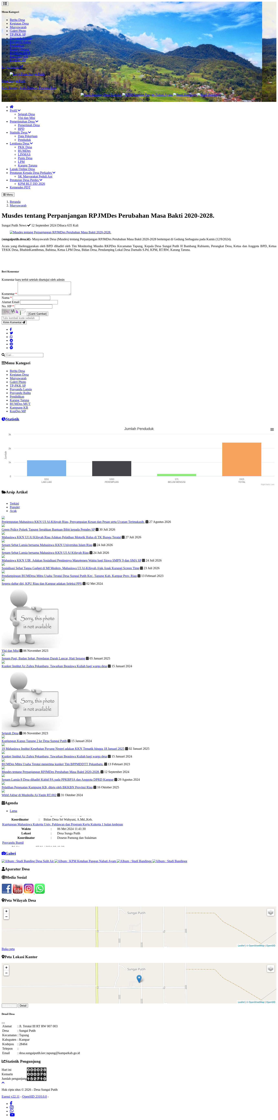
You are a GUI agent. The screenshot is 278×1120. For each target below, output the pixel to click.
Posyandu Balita (20, 42)
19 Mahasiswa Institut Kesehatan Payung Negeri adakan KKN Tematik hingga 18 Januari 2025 (63, 748)
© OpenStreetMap (255, 945)
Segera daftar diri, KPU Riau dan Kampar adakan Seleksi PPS (42, 583)
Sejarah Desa (26, 114)
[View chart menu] (272, 429)
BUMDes (24, 150)
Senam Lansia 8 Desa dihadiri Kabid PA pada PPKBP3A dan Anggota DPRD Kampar (58, 779)
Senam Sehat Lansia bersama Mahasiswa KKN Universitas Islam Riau (47, 545)
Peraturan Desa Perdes (24, 180)
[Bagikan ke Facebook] (11, 329)
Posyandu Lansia (21, 38)
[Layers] (270, 912)
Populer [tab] (15, 507)
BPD (21, 129)
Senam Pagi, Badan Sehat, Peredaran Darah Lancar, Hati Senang (43, 658)
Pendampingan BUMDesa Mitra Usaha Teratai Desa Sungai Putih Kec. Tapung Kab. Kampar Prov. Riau (69, 576)
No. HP (8, 306)
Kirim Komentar (12, 322)
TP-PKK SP (18, 34)
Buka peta (8, 949)
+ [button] (6, 911)
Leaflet (241, 945)
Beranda (15, 202)
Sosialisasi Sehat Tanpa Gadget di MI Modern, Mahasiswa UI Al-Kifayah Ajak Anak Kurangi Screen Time (70, 568)
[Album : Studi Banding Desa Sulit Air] (28, 861)
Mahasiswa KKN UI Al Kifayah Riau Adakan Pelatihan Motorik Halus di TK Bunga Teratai (61, 537)
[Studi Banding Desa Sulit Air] (80, 94)
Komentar (9, 294)
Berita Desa (17, 20)
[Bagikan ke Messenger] (11, 347)
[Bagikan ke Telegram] (11, 340)
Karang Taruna (19, 49)
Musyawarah (18, 27)
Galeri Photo (18, 31)
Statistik (12, 419)
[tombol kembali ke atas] (3, 1082)
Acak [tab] (13, 511)
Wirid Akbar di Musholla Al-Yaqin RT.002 (29, 795)
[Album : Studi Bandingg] (134, 861)
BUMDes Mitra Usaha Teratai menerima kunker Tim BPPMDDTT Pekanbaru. (52, 764)
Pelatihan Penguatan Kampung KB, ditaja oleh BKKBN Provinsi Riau (47, 787)
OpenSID (270, 945)
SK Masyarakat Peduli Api (35, 176)
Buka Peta (9, 1005)
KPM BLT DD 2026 (31, 183)
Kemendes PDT (20, 187)
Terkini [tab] (14, 503)
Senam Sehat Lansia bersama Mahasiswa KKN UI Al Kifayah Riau (45, 552)
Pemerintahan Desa (22, 121)
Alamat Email (11, 302)
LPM (21, 161)
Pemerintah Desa (29, 125)
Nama (7, 297)
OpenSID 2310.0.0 (34, 1096)
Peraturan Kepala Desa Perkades (31, 172)
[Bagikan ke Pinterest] (11, 344)
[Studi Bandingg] (164, 94)
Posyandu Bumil (13, 832)
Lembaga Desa (20, 143)
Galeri (10, 853)
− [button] (6, 916)
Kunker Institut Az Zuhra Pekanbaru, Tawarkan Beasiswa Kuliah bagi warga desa (54, 666)
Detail (23, 1005)
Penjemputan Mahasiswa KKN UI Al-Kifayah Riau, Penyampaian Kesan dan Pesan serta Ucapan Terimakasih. (73, 522)
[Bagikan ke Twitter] (11, 333)
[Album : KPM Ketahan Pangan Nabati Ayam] (86, 861)
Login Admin (11, 67)
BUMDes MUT (20, 52)
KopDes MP (18, 60)
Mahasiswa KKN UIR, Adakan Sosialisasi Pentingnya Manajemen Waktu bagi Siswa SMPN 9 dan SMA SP (71, 560)
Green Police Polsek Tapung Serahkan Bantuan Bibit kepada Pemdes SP (48, 529)
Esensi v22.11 (11, 1096)
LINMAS (24, 154)
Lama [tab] (13, 811)
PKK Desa (25, 147)
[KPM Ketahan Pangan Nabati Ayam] (126, 94)
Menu (9, 194)
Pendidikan (17, 45)
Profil (14, 110)
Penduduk (24, 139)
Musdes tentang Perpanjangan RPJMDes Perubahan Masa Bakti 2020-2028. (51, 772)
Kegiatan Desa (19, 23)
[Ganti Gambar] (37, 313)
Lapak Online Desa (22, 169)
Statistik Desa (19, 132)
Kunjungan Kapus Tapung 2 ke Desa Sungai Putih (34, 741)
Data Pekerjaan (27, 136)
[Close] (3, 1023)
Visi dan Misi (26, 118)
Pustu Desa (25, 158)
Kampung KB (19, 56)
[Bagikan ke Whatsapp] (11, 337)
